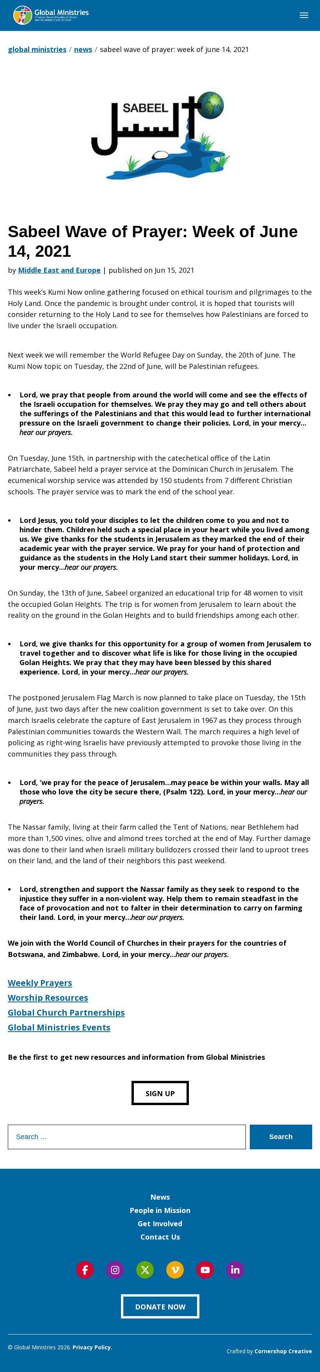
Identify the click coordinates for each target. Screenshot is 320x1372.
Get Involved (160, 1223)
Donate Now (160, 1306)
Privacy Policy (92, 1347)
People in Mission (160, 1210)
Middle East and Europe (59, 270)
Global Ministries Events (59, 1027)
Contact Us (160, 1236)
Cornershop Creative (283, 1351)
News (160, 1197)
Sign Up (160, 1093)
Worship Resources (48, 997)
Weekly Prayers (40, 982)
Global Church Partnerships (66, 1012)
